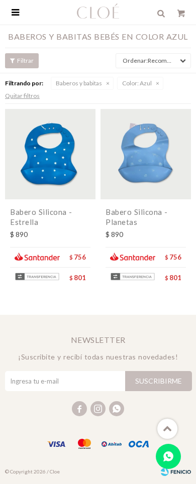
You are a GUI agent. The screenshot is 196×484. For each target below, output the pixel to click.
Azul (137, 83)
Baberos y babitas (79, 83)
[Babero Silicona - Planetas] (146, 154)
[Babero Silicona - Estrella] (50, 154)
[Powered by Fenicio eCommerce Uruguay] (176, 471)
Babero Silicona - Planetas (137, 216)
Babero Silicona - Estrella (41, 216)
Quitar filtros (22, 95)
